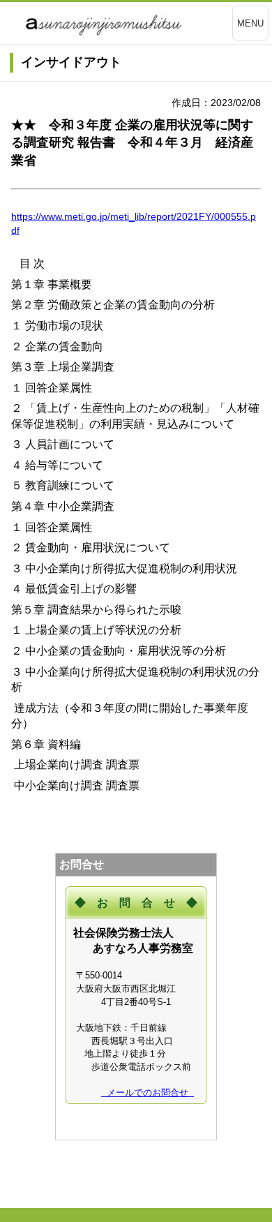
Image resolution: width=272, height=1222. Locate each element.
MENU (250, 23)
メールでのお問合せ (147, 1092)
